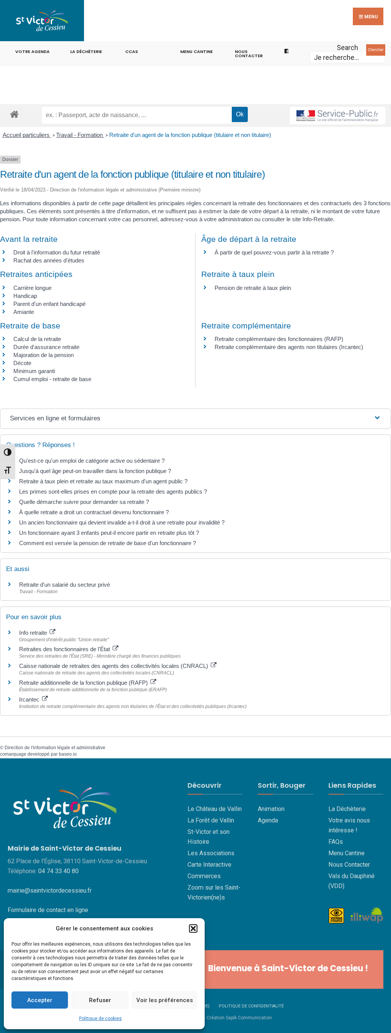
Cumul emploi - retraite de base (52, 379)
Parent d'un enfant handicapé (49, 304)
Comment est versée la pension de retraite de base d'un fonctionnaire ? (107, 543)
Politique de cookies (100, 1018)
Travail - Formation (80, 135)
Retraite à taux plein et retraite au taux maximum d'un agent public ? (103, 481)
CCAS (131, 51)
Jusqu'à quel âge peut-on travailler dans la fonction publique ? (95, 471)
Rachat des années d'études (48, 260)
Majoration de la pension (43, 355)
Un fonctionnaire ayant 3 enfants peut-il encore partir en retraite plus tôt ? (109, 532)
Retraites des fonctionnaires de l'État (65, 649)
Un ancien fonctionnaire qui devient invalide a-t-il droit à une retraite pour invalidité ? (122, 522)
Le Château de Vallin (214, 809)
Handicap (25, 296)
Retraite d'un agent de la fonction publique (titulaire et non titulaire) (190, 135)
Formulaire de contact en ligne (48, 910)
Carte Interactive (209, 864)
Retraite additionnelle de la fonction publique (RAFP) (84, 682)
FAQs (335, 841)
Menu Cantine (346, 853)
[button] (193, 928)
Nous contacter (249, 53)
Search (347, 47)
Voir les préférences (164, 1000)
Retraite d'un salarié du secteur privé (64, 584)
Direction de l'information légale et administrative (55, 747)
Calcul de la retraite (37, 339)
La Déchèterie (86, 51)
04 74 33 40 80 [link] (58, 871)
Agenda (268, 820)
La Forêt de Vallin (210, 820)
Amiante (23, 312)
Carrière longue (32, 288)
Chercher (376, 50)
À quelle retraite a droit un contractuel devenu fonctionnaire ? (94, 512)
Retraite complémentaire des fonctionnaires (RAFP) (279, 339)
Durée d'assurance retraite (46, 347)
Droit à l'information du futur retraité (56, 252)
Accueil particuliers (27, 135)
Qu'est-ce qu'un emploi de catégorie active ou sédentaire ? (92, 460)
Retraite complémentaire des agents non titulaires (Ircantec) (289, 347)
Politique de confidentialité (251, 1006)
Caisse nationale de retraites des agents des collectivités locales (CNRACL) (114, 666)
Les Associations (210, 853)
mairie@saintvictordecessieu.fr (50, 890)
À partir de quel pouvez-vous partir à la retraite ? (274, 252)
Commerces (204, 876)
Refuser (100, 1000)
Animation (271, 809)
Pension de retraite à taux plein (253, 288)
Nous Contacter (349, 864)
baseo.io (68, 754)
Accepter (39, 1000)
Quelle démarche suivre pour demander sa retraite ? (84, 502)
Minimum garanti (34, 371)
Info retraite (33, 632)
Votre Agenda (32, 51)
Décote (22, 363)
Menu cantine (196, 51)
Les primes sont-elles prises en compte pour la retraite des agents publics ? (113, 491)
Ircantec (30, 699)
